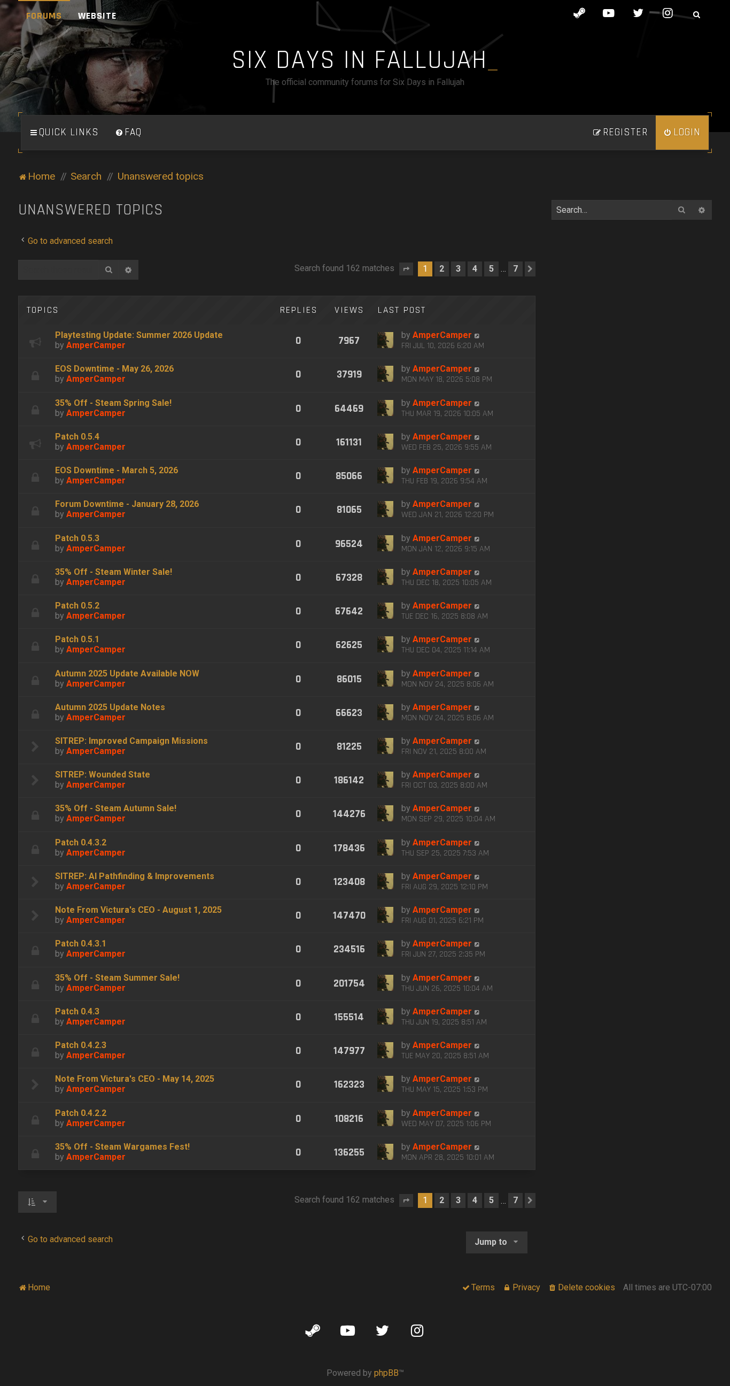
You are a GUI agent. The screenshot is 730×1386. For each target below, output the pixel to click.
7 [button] (515, 269)
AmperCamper (96, 345)
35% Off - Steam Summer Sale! (117, 978)
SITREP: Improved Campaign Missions (131, 741)
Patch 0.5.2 (77, 605)
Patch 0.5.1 (77, 639)
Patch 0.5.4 (77, 437)
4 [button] (474, 269)
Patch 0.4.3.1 (80, 943)
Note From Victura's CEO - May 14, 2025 (134, 1079)
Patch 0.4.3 (77, 1011)
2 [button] (441, 269)
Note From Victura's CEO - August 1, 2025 (138, 910)
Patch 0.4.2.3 (80, 1045)
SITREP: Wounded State (102, 774)
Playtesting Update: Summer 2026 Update (139, 335)
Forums (44, 16)
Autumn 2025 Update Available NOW (127, 673)
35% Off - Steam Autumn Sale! (115, 808)
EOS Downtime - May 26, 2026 (114, 369)
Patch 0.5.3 (77, 538)
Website (97, 16)
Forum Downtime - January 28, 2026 (127, 504)
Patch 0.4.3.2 (80, 842)
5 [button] (491, 269)
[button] (406, 269)
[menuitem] (128, 133)
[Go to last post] (477, 335)
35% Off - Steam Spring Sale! (113, 403)
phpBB (386, 1373)
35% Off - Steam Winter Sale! (113, 572)
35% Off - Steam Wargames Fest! (122, 1147)
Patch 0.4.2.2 (80, 1113)
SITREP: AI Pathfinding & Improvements (134, 876)
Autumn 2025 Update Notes (110, 707)
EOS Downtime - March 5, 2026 (116, 470)
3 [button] (458, 269)
